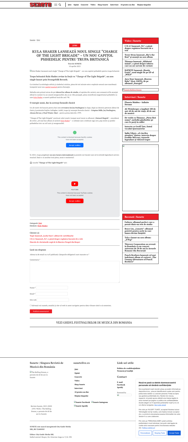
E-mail (120, 382)
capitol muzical (51, 87)
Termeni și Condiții (125, 371)
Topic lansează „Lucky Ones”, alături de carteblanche (52, 236)
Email (32, 294)
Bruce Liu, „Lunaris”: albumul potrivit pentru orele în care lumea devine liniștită (139, 231)
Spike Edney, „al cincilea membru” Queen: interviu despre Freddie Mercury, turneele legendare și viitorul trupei (140, 136)
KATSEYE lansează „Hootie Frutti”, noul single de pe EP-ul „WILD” (139, 72)
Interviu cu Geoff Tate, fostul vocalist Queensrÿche (138, 127)
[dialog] (160, 408)
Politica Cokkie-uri (148, 428)
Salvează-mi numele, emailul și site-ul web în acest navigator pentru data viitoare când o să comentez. (71, 305)
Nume (32, 287)
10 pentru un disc (128, 4)
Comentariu (35, 260)
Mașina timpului (144, 4)
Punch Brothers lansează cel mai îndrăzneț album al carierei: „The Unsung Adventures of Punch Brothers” (140, 258)
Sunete (32, 40)
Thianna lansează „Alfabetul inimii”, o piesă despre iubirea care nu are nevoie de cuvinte (139, 63)
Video (93, 4)
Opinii (76, 4)
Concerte (84, 4)
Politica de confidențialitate (128, 368)
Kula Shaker (38, 97)
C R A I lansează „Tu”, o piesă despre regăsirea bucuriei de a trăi (56, 239)
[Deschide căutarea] (59, 4)
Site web (33, 300)
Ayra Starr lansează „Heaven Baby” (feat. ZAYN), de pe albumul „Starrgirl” (138, 81)
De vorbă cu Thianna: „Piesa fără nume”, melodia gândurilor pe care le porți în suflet (140, 120)
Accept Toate (174, 433)
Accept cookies (74, 145)
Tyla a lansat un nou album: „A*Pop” (138, 238)
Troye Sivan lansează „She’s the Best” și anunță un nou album (140, 56)
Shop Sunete (103, 4)
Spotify (120, 387)
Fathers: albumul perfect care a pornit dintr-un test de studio (139, 223)
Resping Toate (160, 433)
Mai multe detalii (160, 405)
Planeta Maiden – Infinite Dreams (137, 103)
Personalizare (145, 433)
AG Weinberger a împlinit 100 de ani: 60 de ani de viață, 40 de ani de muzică (140, 111)
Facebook (121, 385)
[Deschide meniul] (55, 5)
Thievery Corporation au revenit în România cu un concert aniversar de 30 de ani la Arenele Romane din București (140, 247)
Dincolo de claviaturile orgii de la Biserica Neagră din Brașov (55, 242)
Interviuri (114, 4)
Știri (69, 4)
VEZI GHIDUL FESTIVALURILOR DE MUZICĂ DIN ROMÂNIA (94, 322)
